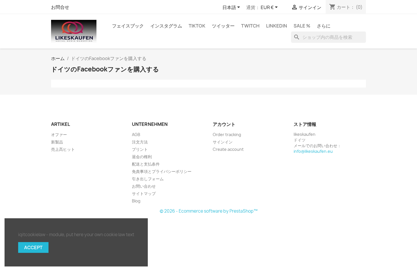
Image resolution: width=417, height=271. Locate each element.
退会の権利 (142, 156)
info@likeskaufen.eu (313, 151)
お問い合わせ (144, 186)
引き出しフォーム (148, 178)
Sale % (302, 26)
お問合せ (60, 7)
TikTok (197, 26)
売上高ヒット (63, 149)
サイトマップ (144, 193)
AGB (136, 134)
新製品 (57, 142)
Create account (228, 149)
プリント (140, 149)
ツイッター (223, 26)
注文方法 (140, 142)
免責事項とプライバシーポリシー (161, 171)
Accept (33, 247)
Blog (136, 201)
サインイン (223, 142)
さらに (323, 26)
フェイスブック (128, 26)
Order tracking (227, 134)
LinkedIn (276, 26)
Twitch (250, 26)
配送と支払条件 (146, 164)
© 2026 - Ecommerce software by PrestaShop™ (209, 211)
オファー (59, 134)
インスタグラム (166, 26)
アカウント (224, 124)
